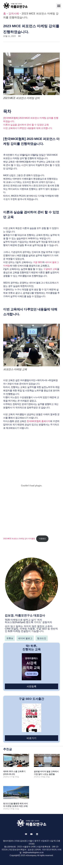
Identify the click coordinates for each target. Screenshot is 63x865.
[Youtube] (31, 834)
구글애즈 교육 (50, 269)
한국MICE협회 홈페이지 (38, 421)
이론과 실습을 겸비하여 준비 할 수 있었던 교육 (26, 124)
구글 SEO (37, 262)
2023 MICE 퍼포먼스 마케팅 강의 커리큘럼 (19, 539)
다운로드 (42, 539)
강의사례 (14, 13)
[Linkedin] (37, 834)
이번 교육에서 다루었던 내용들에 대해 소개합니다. (27, 128)
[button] (58, 5)
